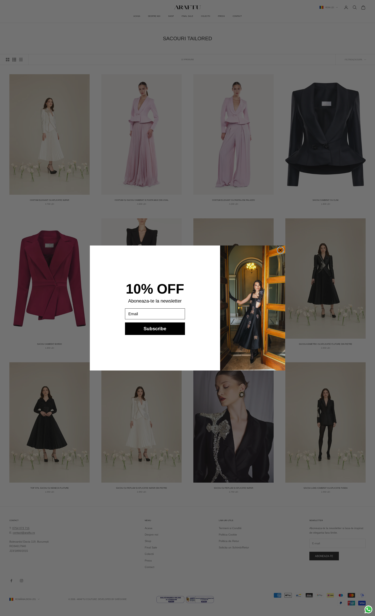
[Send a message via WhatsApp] (368, 609)
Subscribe (155, 328)
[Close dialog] (280, 250)
